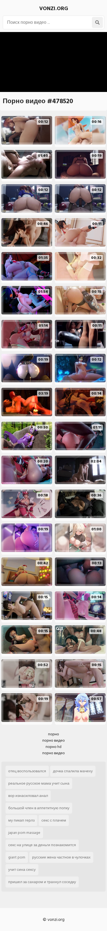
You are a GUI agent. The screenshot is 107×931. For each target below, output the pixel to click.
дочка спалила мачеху (73, 771)
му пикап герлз (21, 820)
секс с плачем (53, 820)
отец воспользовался (27, 771)
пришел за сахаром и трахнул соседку (42, 882)
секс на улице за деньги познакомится (42, 845)
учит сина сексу (22, 869)
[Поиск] (97, 22)
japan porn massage (24, 832)
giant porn (16, 857)
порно (53, 734)
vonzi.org (53, 8)
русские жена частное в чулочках (61, 857)
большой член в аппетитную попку (38, 808)
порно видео (53, 740)
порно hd (53, 747)
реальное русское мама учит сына (38, 783)
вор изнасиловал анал (28, 796)
